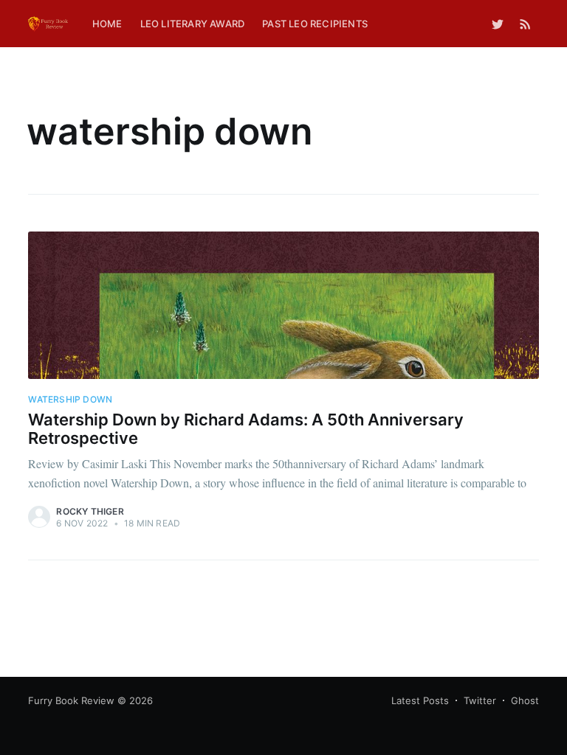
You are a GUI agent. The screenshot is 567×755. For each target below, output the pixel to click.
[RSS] (525, 24)
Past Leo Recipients (315, 23)
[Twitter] (498, 24)
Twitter (480, 700)
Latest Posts (420, 700)
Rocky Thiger (89, 511)
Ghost (525, 700)
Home (107, 23)
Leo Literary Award (192, 23)
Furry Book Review (71, 700)
